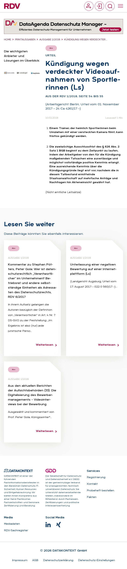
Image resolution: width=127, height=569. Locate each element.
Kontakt (92, 484)
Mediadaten (12, 524)
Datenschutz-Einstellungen (96, 560)
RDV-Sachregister (16, 530)
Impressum (19, 560)
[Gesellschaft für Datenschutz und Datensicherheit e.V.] (50, 470)
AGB (34, 560)
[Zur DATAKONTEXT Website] (18, 470)
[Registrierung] (88, 6)
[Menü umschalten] (120, 6)
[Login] (99, 6)
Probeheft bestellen (100, 490)
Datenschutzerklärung (57, 560)
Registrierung (96, 477)
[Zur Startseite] (12, 6)
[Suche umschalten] (110, 6)
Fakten (91, 497)
